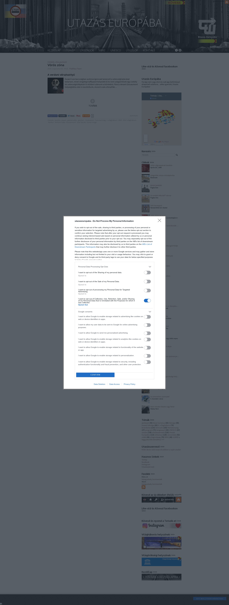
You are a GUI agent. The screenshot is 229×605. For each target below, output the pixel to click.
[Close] (160, 221)
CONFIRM (95, 375)
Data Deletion (99, 384)
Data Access (114, 384)
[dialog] (114, 302)
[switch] (147, 272)
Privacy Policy (129, 384)
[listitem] (114, 266)
